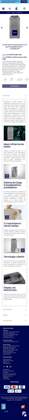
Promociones (6, 369)
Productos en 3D (7, 363)
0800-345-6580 (14, 334)
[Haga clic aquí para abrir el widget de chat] (25, 415)
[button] (24, 1)
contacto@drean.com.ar (8, 337)
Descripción (6, 95)
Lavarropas (19, 12)
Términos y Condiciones (8, 371)
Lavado (13, 12)
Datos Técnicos (7, 309)
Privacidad (5, 372)
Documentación (7, 320)
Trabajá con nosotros (8, 376)
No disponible (14, 86)
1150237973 (10, 336)
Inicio (8, 12)
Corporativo (5, 377)
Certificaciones (6, 378)
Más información (6, 354)
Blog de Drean (6, 362)
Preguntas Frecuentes (8, 360)
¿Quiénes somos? (7, 359)
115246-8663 (11, 333)
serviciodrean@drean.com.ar (9, 352)
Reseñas (5, 315)
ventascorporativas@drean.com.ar (11, 341)
